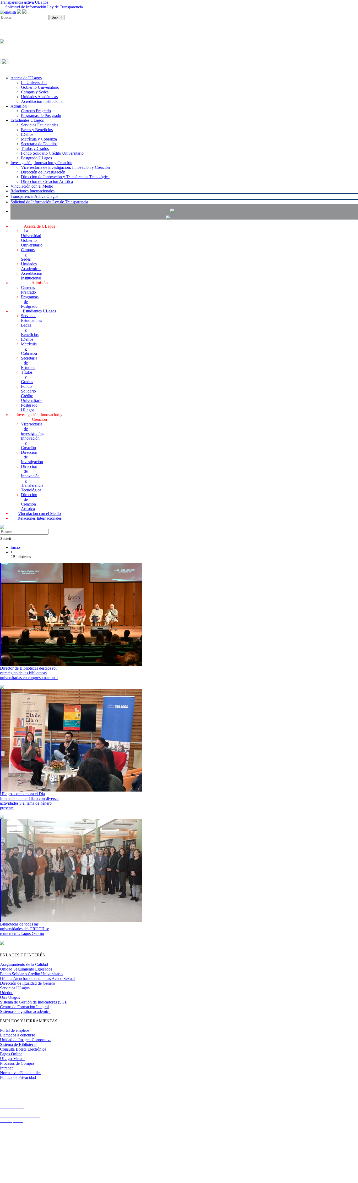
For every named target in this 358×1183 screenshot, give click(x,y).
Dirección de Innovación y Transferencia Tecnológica (65, 177)
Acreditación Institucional (42, 101)
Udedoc (6, 992)
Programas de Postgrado (41, 115)
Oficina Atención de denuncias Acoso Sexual (37, 978)
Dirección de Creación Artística (47, 181)
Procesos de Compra (17, 1063)
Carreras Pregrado (36, 111)
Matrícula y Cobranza (39, 139)
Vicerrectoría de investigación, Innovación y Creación (65, 167)
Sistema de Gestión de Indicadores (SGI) (33, 1002)
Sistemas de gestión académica (25, 1011)
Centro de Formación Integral (24, 1007)
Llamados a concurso (17, 1035)
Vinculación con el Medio (31, 186)
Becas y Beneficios (37, 129)
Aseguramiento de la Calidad (24, 964)
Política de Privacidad (18, 1077)
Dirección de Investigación (43, 172)
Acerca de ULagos (26, 78)
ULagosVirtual (12, 1058)
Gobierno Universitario (40, 87)
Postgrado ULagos (36, 158)
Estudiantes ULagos (27, 120)
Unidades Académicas (39, 96)
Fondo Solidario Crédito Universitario (52, 153)
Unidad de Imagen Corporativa (25, 1040)
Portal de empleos (14, 1030)
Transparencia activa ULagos (24, 2)
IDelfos (27, 134)
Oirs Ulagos (10, 997)
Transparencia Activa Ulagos (34, 196)
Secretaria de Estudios (39, 144)
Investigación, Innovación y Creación (41, 162)
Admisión (18, 106)
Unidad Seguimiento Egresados (26, 969)
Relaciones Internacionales (32, 191)
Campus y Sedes (34, 92)
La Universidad (34, 82)
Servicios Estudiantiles (39, 125)
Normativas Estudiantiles (20, 1072)
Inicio (15, 547)
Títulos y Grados (35, 148)
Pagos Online (11, 1054)
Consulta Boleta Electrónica (23, 1049)
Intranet (6, 1068)
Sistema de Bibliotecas (18, 1044)
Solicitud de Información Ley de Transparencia (44, 7)
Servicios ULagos (15, 988)
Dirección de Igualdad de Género (27, 983)
